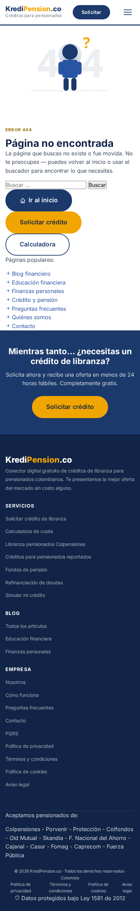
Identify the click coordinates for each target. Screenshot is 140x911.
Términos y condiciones (31, 759)
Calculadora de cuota (29, 531)
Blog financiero (30, 273)
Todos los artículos (26, 626)
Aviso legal (17, 784)
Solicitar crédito (43, 222)
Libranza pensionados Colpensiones (45, 544)
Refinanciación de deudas (34, 582)
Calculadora (37, 244)
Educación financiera (38, 282)
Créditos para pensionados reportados (48, 557)
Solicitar (91, 12)
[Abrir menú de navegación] (128, 12)
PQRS (11, 733)
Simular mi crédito (25, 595)
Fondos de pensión (26, 569)
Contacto (22, 326)
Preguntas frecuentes (38, 308)
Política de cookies (26, 771)
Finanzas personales (37, 291)
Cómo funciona (22, 695)
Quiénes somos (30, 317)
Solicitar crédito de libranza (35, 518)
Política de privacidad (29, 746)
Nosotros (15, 682)
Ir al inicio (43, 200)
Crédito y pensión (33, 299)
